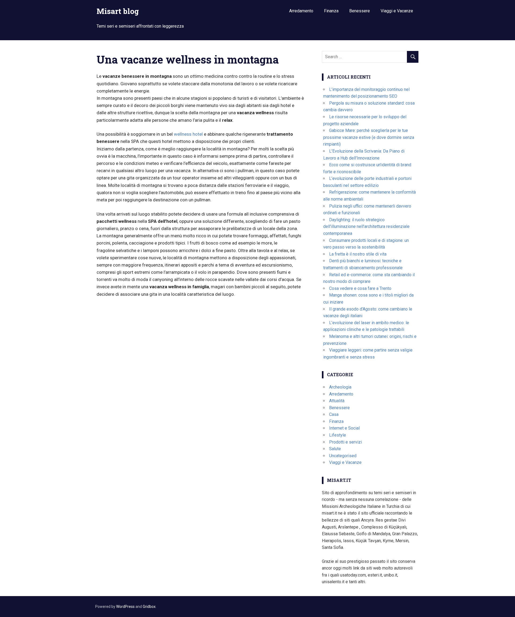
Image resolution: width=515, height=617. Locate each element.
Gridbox (149, 606)
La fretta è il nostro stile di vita (358, 254)
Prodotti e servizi (345, 442)
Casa (334, 414)
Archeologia (340, 387)
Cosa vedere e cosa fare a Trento (360, 288)
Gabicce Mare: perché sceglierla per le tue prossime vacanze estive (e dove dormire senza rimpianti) (368, 137)
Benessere (359, 10)
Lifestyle (337, 435)
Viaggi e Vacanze (397, 10)
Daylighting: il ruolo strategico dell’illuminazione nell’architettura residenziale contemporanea (366, 226)
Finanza (331, 10)
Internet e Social (344, 428)
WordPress (125, 606)
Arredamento (301, 10)
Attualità (336, 400)
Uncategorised (342, 455)
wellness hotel (188, 134)
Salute (335, 448)
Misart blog (118, 11)
